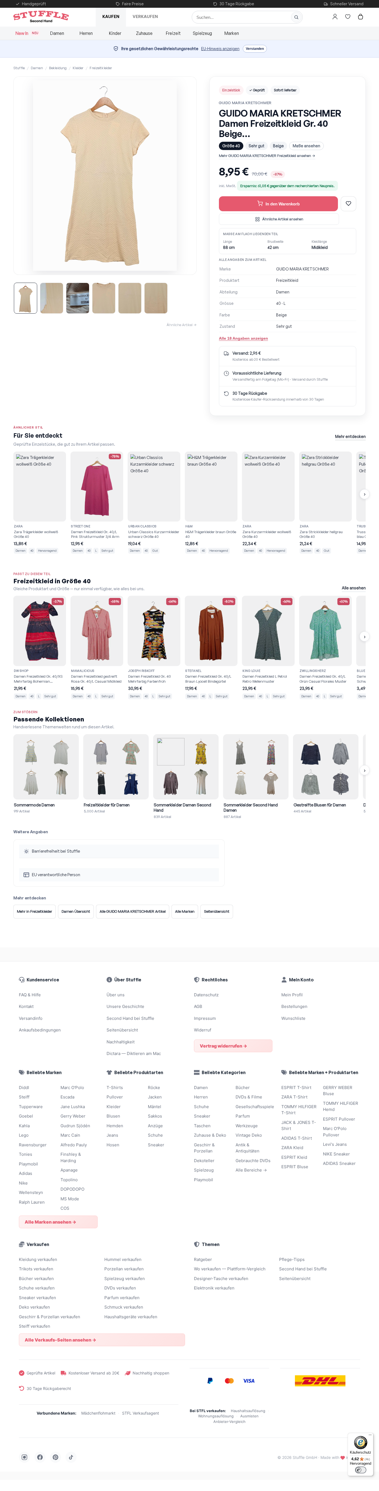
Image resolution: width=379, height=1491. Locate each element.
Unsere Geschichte (125, 1006)
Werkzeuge (247, 1125)
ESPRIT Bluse (294, 1166)
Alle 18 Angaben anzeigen (243, 338)
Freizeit (173, 33)
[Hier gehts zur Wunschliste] (347, 16)
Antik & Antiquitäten (247, 1148)
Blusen (113, 1116)
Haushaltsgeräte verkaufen (130, 1316)
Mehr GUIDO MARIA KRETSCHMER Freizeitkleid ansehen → (267, 155)
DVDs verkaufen (120, 1288)
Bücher (243, 1087)
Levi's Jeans (335, 1144)
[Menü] (370, 1436)
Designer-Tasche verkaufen (221, 1278)
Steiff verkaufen (34, 1326)
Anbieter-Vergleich (229, 1421)
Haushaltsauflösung (248, 1411)
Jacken (155, 1097)
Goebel (26, 1116)
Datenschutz (206, 994)
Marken (231, 33)
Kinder (115, 33)
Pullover (115, 1097)
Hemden (115, 1125)
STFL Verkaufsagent (140, 1413)
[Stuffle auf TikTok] (71, 1457)
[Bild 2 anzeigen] (51, 298)
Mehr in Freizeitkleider (34, 911)
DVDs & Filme (249, 1097)
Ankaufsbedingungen (40, 1030)
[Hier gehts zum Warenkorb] (360, 16)
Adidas (25, 1173)
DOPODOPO (72, 1189)
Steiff (24, 1097)
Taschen (202, 1125)
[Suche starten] (296, 17)
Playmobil (28, 1164)
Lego (24, 1135)
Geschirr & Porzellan (204, 1148)
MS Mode (69, 1198)
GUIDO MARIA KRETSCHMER (245, 102)
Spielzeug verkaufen (124, 1278)
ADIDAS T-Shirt (296, 1138)
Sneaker (156, 1144)
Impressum (205, 1018)
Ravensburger (33, 1144)
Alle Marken (184, 911)
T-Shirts (115, 1087)
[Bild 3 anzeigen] (77, 298)
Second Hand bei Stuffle (130, 1018)
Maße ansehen (306, 145)
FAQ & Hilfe (30, 994)
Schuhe (155, 1135)
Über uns (116, 994)
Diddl (24, 1087)
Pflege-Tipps (292, 1259)
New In (27, 33)
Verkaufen (145, 16)
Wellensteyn (31, 1192)
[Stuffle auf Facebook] (40, 1457)
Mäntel (154, 1106)
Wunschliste (293, 1018)
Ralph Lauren (32, 1202)
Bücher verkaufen (36, 1278)
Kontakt (26, 1006)
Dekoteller (204, 1160)
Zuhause (144, 33)
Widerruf (202, 1030)
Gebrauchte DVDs (253, 1160)
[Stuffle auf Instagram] (24, 1457)
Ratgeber (203, 1259)
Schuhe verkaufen (37, 1288)
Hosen (113, 1144)
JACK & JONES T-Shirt (298, 1125)
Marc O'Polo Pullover (335, 1131)
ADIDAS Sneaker (339, 1163)
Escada (67, 1097)
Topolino (69, 1179)
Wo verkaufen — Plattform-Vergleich (230, 1268)
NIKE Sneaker (336, 1154)
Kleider (78, 68)
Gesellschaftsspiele (254, 1106)
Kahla (24, 1125)
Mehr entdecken (350, 436)
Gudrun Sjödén (75, 1125)
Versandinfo (30, 1018)
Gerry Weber (72, 1116)
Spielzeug (202, 33)
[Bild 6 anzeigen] (156, 298)
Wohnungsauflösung (216, 1416)
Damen (57, 33)
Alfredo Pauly (73, 1144)
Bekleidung (58, 68)
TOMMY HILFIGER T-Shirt (299, 1110)
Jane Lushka (72, 1106)
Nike (23, 1183)
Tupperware (31, 1106)
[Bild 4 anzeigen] (103, 298)
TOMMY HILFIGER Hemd (340, 1106)
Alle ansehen (354, 587)
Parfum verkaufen (122, 1297)
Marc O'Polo (72, 1087)
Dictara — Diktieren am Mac (134, 1053)
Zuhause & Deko (210, 1135)
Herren (86, 33)
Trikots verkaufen (36, 1268)
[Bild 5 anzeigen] (130, 298)
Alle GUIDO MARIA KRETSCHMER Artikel (133, 911)
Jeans (112, 1135)
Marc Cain (70, 1135)
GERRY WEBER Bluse (337, 1091)
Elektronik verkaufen (214, 1288)
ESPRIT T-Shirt (296, 1087)
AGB (198, 1006)
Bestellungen (294, 1006)
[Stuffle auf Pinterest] (55, 1457)
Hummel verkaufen (123, 1259)
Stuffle (19, 68)
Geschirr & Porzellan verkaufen (49, 1316)
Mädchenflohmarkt (98, 1413)
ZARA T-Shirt (294, 1097)
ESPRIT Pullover (339, 1119)
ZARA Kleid (292, 1147)
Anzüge (155, 1125)
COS (64, 1208)
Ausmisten (249, 1416)
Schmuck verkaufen (123, 1307)
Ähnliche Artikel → (181, 325)
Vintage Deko (249, 1135)
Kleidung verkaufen (38, 1259)
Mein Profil (292, 994)
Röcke (154, 1087)
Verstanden (255, 49)
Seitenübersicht (216, 911)
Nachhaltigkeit (121, 1041)
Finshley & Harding (70, 1157)
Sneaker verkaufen (37, 1297)
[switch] (360, 1470)
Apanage (69, 1170)
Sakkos (155, 1116)
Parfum (243, 1116)
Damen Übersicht (76, 911)
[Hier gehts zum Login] (335, 16)
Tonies (25, 1154)
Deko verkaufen (34, 1307)
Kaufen (110, 16)
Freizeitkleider (101, 68)
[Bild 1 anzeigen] (25, 298)
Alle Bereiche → (251, 1170)
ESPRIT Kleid (294, 1157)
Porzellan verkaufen (124, 1268)
